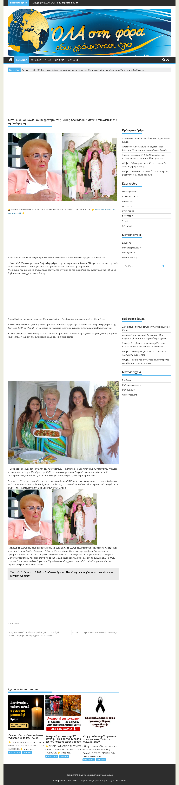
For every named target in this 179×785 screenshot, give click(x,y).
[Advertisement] (63, 96)
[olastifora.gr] (89, 55)
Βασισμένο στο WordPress (65, 780)
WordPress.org (129, 257)
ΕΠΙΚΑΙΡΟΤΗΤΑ (14, 752)
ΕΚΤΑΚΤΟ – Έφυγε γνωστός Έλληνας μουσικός (94, 632)
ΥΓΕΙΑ (48, 60)
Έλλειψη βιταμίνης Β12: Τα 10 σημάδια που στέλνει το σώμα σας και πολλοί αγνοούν (74, 2)
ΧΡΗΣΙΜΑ (59, 60)
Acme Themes (120, 780)
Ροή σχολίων (128, 252)
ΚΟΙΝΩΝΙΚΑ (21, 60)
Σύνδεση (126, 242)
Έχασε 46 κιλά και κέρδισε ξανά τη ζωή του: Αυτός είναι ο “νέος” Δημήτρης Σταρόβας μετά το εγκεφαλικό (35, 634)
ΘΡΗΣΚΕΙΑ (36, 60)
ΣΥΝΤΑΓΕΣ (73, 60)
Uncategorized (129, 191)
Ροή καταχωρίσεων (131, 247)
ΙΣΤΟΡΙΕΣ (127, 206)
